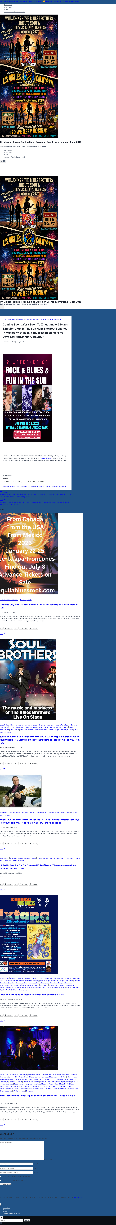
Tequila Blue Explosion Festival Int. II (61, 985)
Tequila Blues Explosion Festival (45, 486)
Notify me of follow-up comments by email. (17, 1176)
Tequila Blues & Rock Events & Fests (61, 1084)
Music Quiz (8, 7)
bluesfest (57, 319)
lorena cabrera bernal (47, 1082)
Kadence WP (78, 1197)
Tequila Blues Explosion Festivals (53, 987)
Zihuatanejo (61, 486)
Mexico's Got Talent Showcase (53, 858)
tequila (31, 486)
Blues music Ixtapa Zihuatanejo (28, 319)
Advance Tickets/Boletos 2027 (14, 12)
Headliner (3, 812)
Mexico (21, 486)
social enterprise (7, 1084)
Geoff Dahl (62, 1077)
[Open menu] (2, 307)
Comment (48, 1160)
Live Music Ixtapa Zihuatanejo (18, 812)
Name (35, 1164)
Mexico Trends (16, 985)
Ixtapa (16, 486)
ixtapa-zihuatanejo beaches (43, 730)
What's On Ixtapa (11, 990)
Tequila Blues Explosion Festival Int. (29, 987)
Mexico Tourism (41, 812)
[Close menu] (0, 1204)
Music (24, 985)
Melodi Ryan (60, 1082)
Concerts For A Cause (62, 725)
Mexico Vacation (53, 812)
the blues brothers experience (64, 1088)
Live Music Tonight (56, 983)
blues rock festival (47, 319)
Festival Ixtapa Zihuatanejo (9, 600)
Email (35, 1168)
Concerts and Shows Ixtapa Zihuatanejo (58, 978)
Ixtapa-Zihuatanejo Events (64, 730)
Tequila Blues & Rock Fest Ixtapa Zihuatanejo (58, 1086)
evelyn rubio (13, 1077)
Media (6, 9)
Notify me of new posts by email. (13, 1180)
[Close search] (1, 1217)
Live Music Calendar (7, 983)
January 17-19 (50, 1079)
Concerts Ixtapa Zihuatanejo (14, 980)
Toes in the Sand (72, 987)
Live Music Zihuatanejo (31, 1082)
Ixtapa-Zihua (14, 730)
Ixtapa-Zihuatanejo (26, 730)
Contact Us (8, 5)
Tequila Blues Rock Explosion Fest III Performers (36, 1088)
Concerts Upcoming (16, 727)
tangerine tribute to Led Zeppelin (37, 1084)
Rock (26, 486)
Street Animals (19, 1084)
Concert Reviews (37, 978)
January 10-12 (38, 1079)
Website (35, 1172)
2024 (4, 319)
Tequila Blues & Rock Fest (33, 1086)
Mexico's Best (65, 812)
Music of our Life (33, 985)
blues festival (12, 319)
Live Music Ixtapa (21, 983)
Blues (5, 486)
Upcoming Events (26, 600)
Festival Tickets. (45, 458)
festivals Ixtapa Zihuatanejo (53, 727)
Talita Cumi (69, 858)
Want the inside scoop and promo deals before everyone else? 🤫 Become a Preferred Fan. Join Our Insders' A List (39, 1)
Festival (10, 486)
